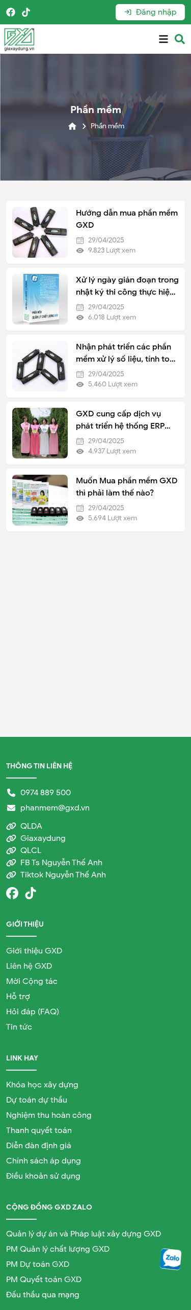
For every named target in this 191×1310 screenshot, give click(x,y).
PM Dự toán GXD (37, 1264)
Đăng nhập (156, 12)
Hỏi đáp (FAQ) (32, 1012)
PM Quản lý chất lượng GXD (58, 1249)
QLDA (31, 826)
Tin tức (19, 1027)
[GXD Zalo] (170, 1259)
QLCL (30, 850)
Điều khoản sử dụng (43, 1176)
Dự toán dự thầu (36, 1100)
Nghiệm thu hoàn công (49, 1115)
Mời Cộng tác (32, 981)
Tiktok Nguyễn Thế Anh (63, 875)
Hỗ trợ (18, 997)
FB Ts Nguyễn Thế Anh (61, 863)
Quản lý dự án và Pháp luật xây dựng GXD (83, 1234)
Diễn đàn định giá (38, 1146)
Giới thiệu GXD (34, 951)
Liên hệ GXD (29, 966)
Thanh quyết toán (39, 1130)
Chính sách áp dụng (43, 1161)
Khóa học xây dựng (42, 1085)
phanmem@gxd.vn (55, 808)
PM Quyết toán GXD (43, 1279)
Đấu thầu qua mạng (42, 1295)
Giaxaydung (43, 838)
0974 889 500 (45, 793)
